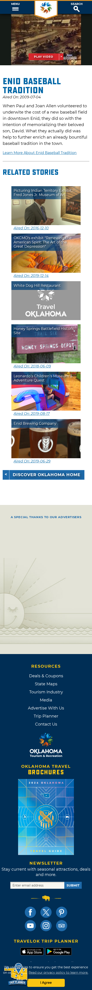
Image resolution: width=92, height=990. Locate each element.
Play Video (43, 56)
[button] (15, 7)
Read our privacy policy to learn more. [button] (58, 973)
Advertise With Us (46, 708)
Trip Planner (46, 716)
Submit (73, 885)
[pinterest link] (61, 912)
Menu (15, 4)
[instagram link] (46, 925)
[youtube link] (30, 925)
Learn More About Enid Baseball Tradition (40, 153)
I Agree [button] (46, 983)
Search (77, 4)
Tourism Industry (46, 692)
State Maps (46, 684)
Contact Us (46, 724)
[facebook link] (30, 912)
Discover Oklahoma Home (46, 474)
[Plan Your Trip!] (16, 974)
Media (46, 700)
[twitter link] (46, 912)
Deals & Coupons (46, 675)
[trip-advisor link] (61, 925)
